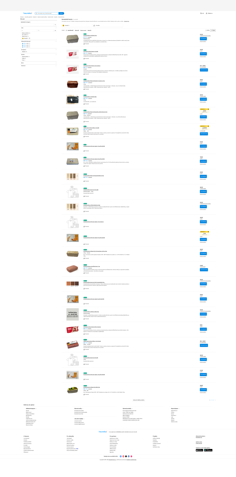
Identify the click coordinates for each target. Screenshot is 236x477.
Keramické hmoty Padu (78, 414)
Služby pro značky (113, 445)
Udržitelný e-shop (156, 447)
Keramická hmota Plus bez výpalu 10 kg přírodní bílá (94, 159)
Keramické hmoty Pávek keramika (80, 412)
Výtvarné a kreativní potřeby (42, 17)
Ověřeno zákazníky (156, 438)
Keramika (55, 17)
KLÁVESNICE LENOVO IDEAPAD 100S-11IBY (131, 420)
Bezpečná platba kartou (71, 448)
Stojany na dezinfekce (30, 414)
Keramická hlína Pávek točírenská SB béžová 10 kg (93, 175)
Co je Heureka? (26, 438)
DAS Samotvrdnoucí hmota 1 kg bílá (90, 51)
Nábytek (172, 420)
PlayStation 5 (173, 415)
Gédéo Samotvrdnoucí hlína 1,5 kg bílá (91, 128)
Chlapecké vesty (29, 418)
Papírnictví (35, 17)
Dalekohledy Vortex (29, 423)
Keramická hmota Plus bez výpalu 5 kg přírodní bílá (93, 299)
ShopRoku (155, 440)
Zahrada (172, 418)
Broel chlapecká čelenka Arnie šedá (129, 410)
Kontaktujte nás (199, 437)
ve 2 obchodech (203, 67)
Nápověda (112, 452)
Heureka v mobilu (70, 440)
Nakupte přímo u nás (71, 443)
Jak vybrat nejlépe (78, 419)
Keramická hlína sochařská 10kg (89, 96)
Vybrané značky (78, 408)
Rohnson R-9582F (126, 417)
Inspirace (154, 445)
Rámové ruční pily (29, 425)
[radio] (21, 43)
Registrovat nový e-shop (114, 440)
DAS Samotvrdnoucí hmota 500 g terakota (92, 327)
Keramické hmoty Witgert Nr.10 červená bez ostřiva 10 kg (95, 251)
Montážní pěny (29, 415)
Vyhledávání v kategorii (25, 22)
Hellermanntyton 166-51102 (128, 414)
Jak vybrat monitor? (78, 421)
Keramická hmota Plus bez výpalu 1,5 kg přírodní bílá (94, 146)
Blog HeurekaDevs (27, 448)
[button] (37, 24)
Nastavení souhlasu (70, 445)
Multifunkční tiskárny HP (30, 421)
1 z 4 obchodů (202, 131)
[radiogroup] (39, 45)
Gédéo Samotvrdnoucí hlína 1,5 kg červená (92, 341)
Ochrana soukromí (70, 447)
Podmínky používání (27, 441)
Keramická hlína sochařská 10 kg (90, 35)
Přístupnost (26, 452)
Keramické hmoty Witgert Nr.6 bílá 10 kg (91, 387)
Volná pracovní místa (27, 443)
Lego (172, 417)
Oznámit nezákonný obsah (29, 450)
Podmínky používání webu (131, 459)
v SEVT (201, 51)
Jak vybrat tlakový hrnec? (79, 422)
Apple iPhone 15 (174, 410)
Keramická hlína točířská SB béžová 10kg (91, 205)
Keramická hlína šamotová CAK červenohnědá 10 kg (93, 282)
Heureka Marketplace (114, 443)
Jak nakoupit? (69, 438)
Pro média (25, 445)
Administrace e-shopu (114, 438)
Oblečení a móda (174, 421)
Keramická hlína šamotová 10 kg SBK (90, 190)
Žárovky (27, 410)
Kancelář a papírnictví (28, 17)
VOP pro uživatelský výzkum (72, 450)
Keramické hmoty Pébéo (79, 410)
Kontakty (25, 440)
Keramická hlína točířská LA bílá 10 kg (91, 311)
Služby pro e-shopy (113, 441)
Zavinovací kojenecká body (31, 420)
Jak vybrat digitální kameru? (79, 424)
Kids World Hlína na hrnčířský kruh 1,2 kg (91, 266)
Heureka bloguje (27, 447)
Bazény (172, 414)
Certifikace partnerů (157, 443)
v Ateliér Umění (203, 96)
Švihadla (27, 417)
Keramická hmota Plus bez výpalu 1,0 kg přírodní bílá (94, 374)
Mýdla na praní (28, 412)
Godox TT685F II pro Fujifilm (128, 412)
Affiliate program (113, 448)
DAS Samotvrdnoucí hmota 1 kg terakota (91, 65)
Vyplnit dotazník (199, 443)
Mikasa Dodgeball (126, 415)
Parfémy (172, 412)
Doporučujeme (174, 408)
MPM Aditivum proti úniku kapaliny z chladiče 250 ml (132, 418)
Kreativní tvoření (50, 17)
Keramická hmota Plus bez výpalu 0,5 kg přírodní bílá (94, 237)
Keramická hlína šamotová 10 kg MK (90, 357)
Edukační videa (112, 450)
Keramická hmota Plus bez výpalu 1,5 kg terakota (93, 221)
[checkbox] (21, 33)
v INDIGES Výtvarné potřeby (205, 35)
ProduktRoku (155, 441)
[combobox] (47, 13)
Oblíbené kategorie (30, 408)
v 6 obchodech (202, 266)
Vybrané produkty (127, 408)
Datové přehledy (113, 447)
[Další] (215, 400)
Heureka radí (69, 441)
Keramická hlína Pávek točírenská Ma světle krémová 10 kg (95, 112)
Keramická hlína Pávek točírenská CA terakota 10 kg (94, 81)
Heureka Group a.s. (112, 459)
